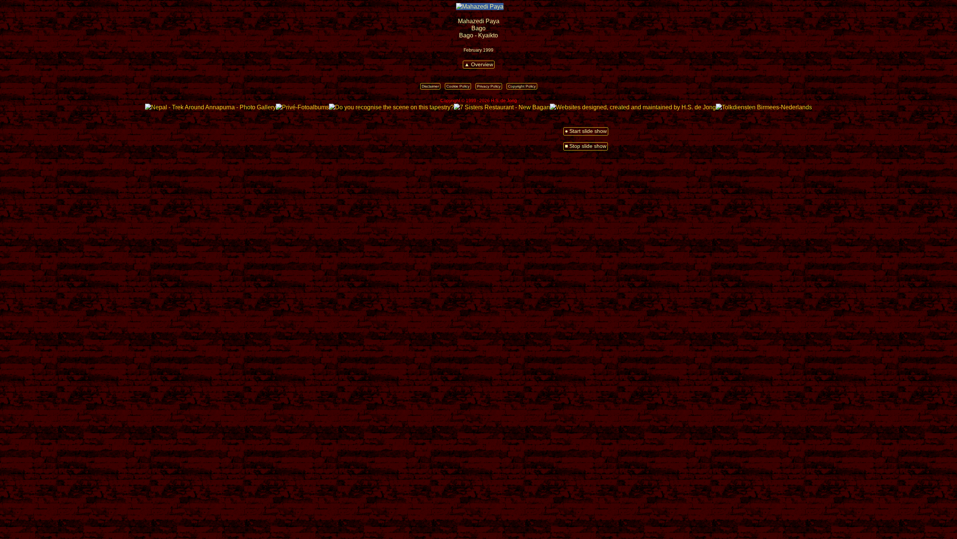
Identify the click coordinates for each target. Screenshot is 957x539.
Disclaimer (430, 86)
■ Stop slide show (585, 146)
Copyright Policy (522, 86)
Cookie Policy (458, 86)
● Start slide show (586, 131)
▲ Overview (478, 64)
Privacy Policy (489, 86)
